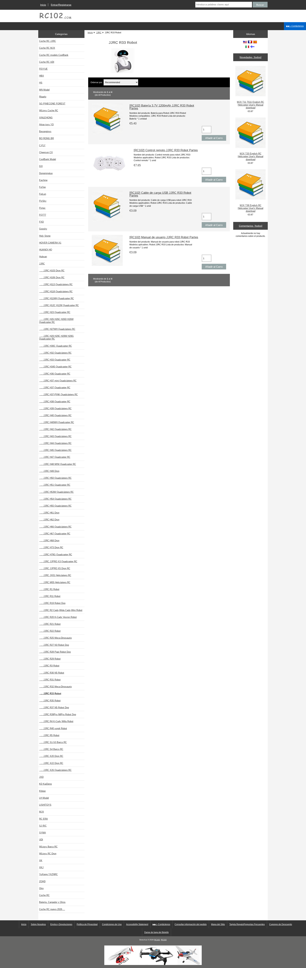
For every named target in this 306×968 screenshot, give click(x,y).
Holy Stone (44, 236)
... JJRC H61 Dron (49, 512)
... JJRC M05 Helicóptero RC (54, 582)
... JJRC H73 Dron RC (51, 547)
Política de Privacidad (87, 924)
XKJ (41, 867)
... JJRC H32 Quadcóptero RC (55, 353)
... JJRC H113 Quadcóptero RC (56, 284)
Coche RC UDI (46, 62)
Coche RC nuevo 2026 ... (52, 909)
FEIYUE (43, 69)
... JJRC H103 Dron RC (51, 270)
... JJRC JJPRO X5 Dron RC (54, 568)
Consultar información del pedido (191, 924)
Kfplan (42, 791)
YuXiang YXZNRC (48, 874)
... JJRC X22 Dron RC (51, 763)
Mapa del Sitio (218, 924)
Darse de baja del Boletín (156, 932)
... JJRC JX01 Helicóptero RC (55, 575)
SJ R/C (43, 825)
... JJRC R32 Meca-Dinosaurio (55, 686)
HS (40, 82)
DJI (41, 166)
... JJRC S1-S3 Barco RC (53, 742)
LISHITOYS (45, 805)
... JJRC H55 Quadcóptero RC (55, 505)
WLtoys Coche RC (48, 110)
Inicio (43, 4)
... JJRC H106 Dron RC (51, 277)
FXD (41, 222)
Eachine (43, 180)
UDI (41, 839)
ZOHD (42, 881)
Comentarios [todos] (250, 225)
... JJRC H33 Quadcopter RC (54, 359)
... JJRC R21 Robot (50, 624)
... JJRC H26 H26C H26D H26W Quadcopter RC (56, 320)
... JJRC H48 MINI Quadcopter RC (57, 464)
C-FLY (42, 145)
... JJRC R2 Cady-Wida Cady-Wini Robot (60, 610)
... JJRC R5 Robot (49, 735)
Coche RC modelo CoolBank (53, 55)
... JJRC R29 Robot (50, 658)
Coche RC (44, 895)
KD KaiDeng (45, 784)
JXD (41, 777)
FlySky (42, 201)
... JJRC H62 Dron (49, 519)
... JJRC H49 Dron (49, 471)
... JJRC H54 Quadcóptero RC (55, 499)
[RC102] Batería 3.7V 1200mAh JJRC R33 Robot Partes (161, 107)
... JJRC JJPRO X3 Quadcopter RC (58, 561)
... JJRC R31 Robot (50, 679)
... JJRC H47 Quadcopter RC (54, 457)
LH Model (44, 798)
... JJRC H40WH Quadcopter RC (56, 422)
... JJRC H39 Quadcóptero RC (55, 408)
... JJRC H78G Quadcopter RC (55, 554)
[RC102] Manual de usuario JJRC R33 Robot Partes (163, 237)
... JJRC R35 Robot (50, 700)
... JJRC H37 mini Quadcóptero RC (57, 380)
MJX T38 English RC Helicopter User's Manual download (250, 208)
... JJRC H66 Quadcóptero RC (55, 526)
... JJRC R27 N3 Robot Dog (54, 645)
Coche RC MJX (47, 48)
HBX (41, 75)
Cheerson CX (46, 152)
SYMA (42, 832)
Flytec (42, 208)
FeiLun (42, 194)
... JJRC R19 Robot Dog (52, 603)
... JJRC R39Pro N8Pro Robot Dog (57, 714)
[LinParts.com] (153, 964)
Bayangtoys (45, 131)
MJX (41, 811)
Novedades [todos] (250, 57)
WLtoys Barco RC (48, 846)
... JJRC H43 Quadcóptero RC (55, 436)
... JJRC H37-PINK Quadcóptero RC (58, 394)
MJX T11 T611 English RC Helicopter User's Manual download (250, 105)
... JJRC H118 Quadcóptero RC (56, 291)
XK (40, 860)
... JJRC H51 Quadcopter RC (54, 485)
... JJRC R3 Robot (49, 665)
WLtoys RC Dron (47, 853)
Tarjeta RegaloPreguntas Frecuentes (247, 924)
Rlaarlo (42, 96)
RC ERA (43, 819)
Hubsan (43, 256)
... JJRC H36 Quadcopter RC (54, 373)
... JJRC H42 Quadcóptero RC (55, 429)
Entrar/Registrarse (61, 4)
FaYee (42, 187)
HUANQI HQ (45, 249)
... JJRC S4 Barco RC (51, 749)
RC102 (157, 940)
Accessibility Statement (137, 924)
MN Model (44, 89)
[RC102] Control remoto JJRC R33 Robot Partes (166, 150)
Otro (41, 888)
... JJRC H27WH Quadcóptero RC (57, 329)
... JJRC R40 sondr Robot (53, 728)
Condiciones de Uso (112, 924)
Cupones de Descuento (280, 924)
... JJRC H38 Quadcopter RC (54, 401)
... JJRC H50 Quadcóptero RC (55, 478)
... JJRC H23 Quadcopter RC (54, 312)
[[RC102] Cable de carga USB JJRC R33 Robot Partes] (107, 220)
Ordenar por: (96, 82)
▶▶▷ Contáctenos (295, 26)
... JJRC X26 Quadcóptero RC (55, 770)
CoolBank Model (47, 159)
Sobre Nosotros (38, 924)
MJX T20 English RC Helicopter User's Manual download (250, 156)
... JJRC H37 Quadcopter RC (54, 387)
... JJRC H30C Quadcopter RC (55, 346)
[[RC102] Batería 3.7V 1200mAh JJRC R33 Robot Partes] (107, 133)
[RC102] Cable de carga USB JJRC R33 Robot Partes (160, 194)
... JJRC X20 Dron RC (51, 756)
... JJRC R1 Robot (49, 589)
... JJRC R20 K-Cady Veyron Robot (58, 617)
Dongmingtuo (46, 173)
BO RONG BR (46, 138)
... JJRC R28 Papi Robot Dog (55, 652)
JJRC (98, 32)
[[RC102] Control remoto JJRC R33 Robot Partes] (109, 178)
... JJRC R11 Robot (49, 596)
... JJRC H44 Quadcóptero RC (55, 443)
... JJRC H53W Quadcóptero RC (56, 492)
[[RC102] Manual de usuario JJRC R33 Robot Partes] (107, 265)
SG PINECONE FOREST (52, 103)
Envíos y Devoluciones (61, 924)
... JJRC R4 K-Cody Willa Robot (56, 721)
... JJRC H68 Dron (49, 540)
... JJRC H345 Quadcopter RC (55, 366)
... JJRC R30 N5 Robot (51, 672)
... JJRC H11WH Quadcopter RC (56, 298)
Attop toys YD (46, 124)
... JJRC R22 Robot (50, 631)
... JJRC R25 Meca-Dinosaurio (55, 638)
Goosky (43, 228)
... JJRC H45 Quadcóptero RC (55, 450)
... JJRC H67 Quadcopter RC (54, 533)
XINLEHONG (46, 117)
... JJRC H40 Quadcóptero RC (55, 415)
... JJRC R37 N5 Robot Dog (54, 707)
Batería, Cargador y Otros (52, 902)
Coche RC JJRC (47, 41)
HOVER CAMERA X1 (50, 242)
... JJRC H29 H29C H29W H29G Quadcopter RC (56, 337)
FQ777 (42, 215)
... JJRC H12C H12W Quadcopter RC (59, 305)
